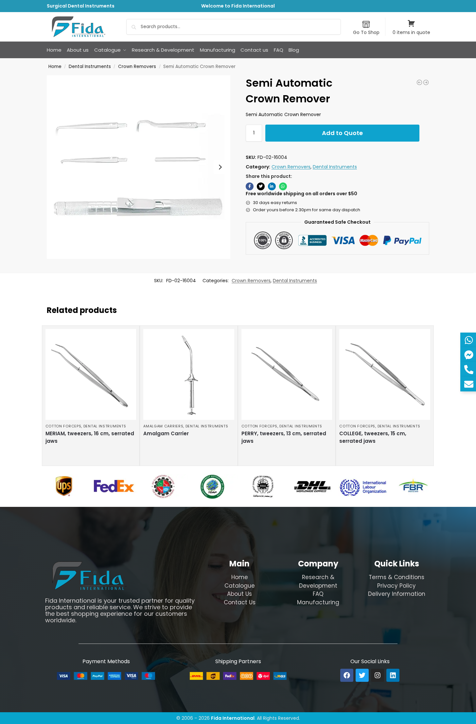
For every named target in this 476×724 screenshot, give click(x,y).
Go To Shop (366, 32)
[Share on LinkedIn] (272, 186)
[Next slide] (220, 167)
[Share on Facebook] (250, 186)
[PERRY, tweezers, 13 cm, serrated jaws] (286, 374)
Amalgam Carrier (166, 433)
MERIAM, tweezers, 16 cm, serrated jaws (89, 437)
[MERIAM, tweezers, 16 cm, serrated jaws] (90, 374)
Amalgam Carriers (163, 426)
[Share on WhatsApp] (283, 186)
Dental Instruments (90, 66)
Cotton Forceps (63, 426)
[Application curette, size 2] (419, 82)
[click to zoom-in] (139, 167)
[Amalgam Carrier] (188, 374)
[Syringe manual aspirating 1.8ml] (426, 82)
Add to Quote (342, 133)
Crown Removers (137, 66)
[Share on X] (261, 186)
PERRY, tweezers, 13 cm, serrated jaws (283, 437)
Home (55, 66)
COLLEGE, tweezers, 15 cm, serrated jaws (372, 437)
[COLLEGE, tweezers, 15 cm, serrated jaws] (384, 374)
